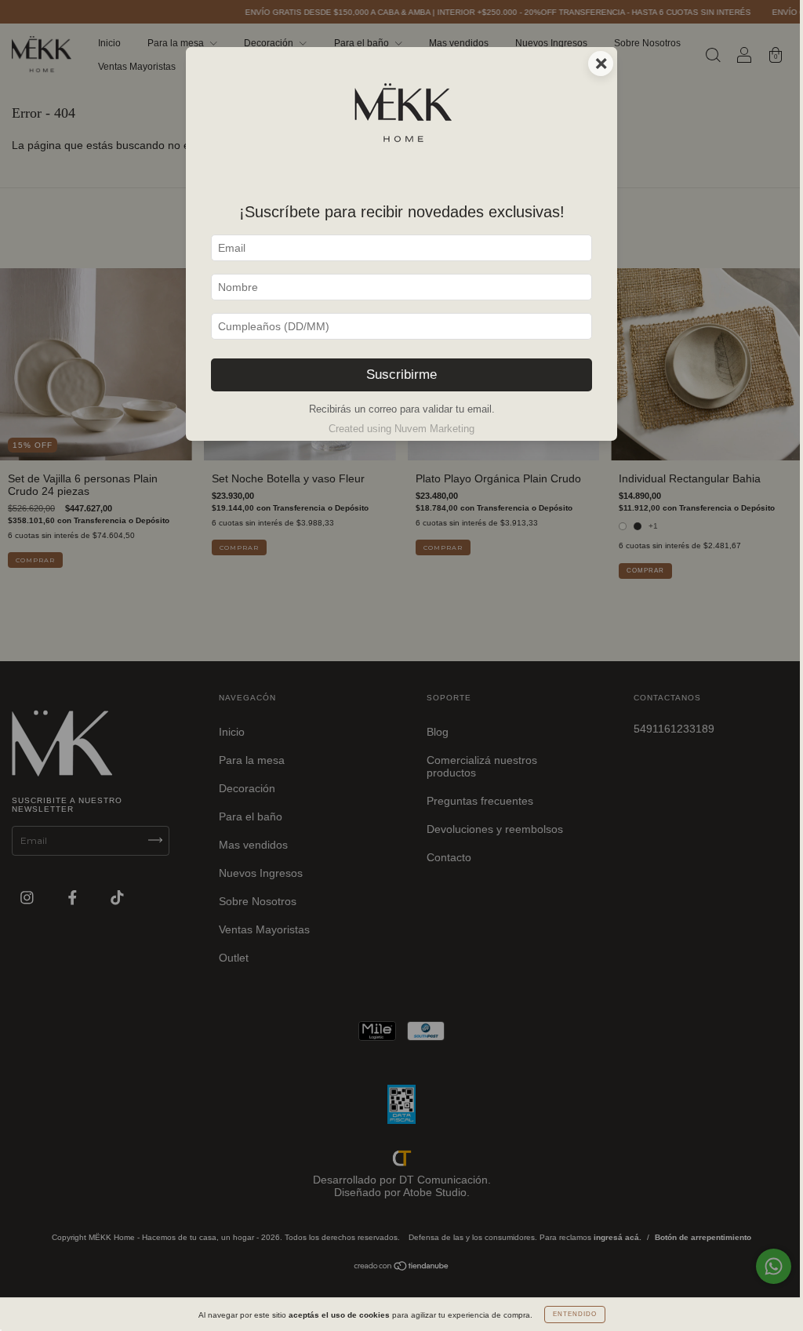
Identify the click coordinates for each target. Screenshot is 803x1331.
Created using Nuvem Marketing (401, 429)
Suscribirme (401, 374)
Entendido (575, 1314)
